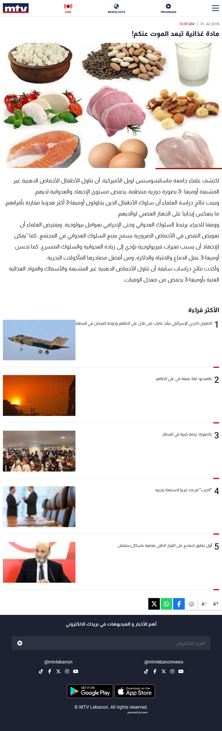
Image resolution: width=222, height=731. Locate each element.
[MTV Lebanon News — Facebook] (155, 671)
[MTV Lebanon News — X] (163, 671)
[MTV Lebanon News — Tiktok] (146, 671)
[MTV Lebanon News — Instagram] (172, 671)
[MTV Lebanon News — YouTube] (181, 671)
